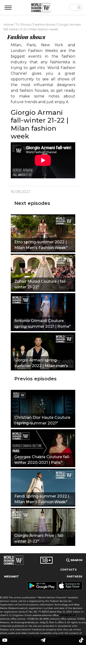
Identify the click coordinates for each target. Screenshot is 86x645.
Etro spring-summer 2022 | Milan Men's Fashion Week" (41, 245)
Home (8, 24)
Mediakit (11, 576)
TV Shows (23, 24)
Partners (74, 576)
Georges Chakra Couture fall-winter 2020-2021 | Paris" (42, 460)
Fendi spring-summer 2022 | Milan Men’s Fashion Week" (41, 499)
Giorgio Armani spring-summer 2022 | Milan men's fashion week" (41, 363)
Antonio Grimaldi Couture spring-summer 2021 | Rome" (42, 323)
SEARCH (76, 560)
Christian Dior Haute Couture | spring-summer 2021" (42, 420)
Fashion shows (44, 24)
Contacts (68, 569)
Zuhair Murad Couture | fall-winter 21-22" (40, 284)
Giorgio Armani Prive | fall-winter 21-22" (39, 538)
